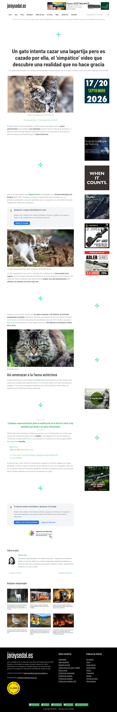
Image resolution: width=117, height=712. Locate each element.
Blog (19, 19)
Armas (88, 676)
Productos (90, 673)
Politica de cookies (65, 676)
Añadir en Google (22, 223)
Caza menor (91, 668)
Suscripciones (63, 662)
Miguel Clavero (35, 194)
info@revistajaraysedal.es (27, 678)
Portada (14, 19)
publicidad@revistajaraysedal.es (35, 673)
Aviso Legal (62, 670)
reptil (52, 466)
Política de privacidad (66, 673)
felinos (40, 383)
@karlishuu (27, 439)
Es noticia (25, 19)
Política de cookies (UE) (67, 681)
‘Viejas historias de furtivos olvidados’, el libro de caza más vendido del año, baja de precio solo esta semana (63, 606)
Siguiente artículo (66, 573)
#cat (31, 450)
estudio (29, 273)
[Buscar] (108, 14)
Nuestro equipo (64, 665)
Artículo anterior (14, 573)
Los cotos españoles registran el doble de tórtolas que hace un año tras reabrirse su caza (17, 631)
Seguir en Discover (48, 522)
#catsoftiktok (24, 450)
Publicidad (62, 659)
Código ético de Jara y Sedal (69, 668)
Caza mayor (91, 665)
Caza (88, 662)
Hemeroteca (91, 681)
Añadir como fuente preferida (26, 522)
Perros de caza (92, 679)
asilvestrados (12, 320)
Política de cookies (65, 679)
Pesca (88, 670)
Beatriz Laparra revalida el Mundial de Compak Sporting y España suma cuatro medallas (39, 606)
